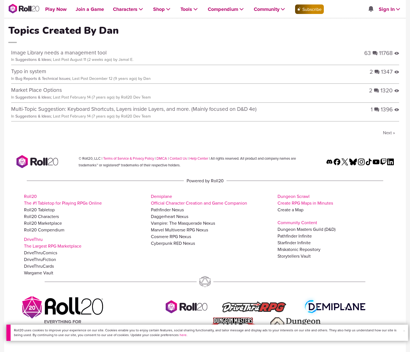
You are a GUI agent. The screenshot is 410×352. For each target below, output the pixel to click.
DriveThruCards (39, 266)
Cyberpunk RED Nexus (173, 243)
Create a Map (290, 210)
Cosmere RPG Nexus (171, 236)
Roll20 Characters (41, 216)
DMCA (161, 158)
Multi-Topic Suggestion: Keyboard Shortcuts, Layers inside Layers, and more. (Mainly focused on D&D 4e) (134, 108)
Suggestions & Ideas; (33, 59)
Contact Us (178, 158)
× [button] (404, 331)
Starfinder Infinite (294, 243)
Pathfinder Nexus (167, 210)
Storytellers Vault (294, 256)
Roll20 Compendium (44, 230)
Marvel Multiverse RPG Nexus (179, 230)
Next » (389, 133)
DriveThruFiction (40, 259)
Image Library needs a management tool (59, 52)
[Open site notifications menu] (371, 9)
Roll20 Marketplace (43, 223)
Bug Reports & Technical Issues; (43, 78)
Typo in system (28, 71)
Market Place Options (36, 90)
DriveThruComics (40, 253)
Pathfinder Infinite (295, 236)
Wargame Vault (38, 273)
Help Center (198, 158)
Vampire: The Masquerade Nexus (183, 223)
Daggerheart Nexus (169, 216)
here (183, 334)
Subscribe (311, 9)
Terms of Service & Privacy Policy (128, 158)
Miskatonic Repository (299, 249)
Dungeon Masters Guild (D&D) (307, 229)
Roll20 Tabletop (39, 210)
